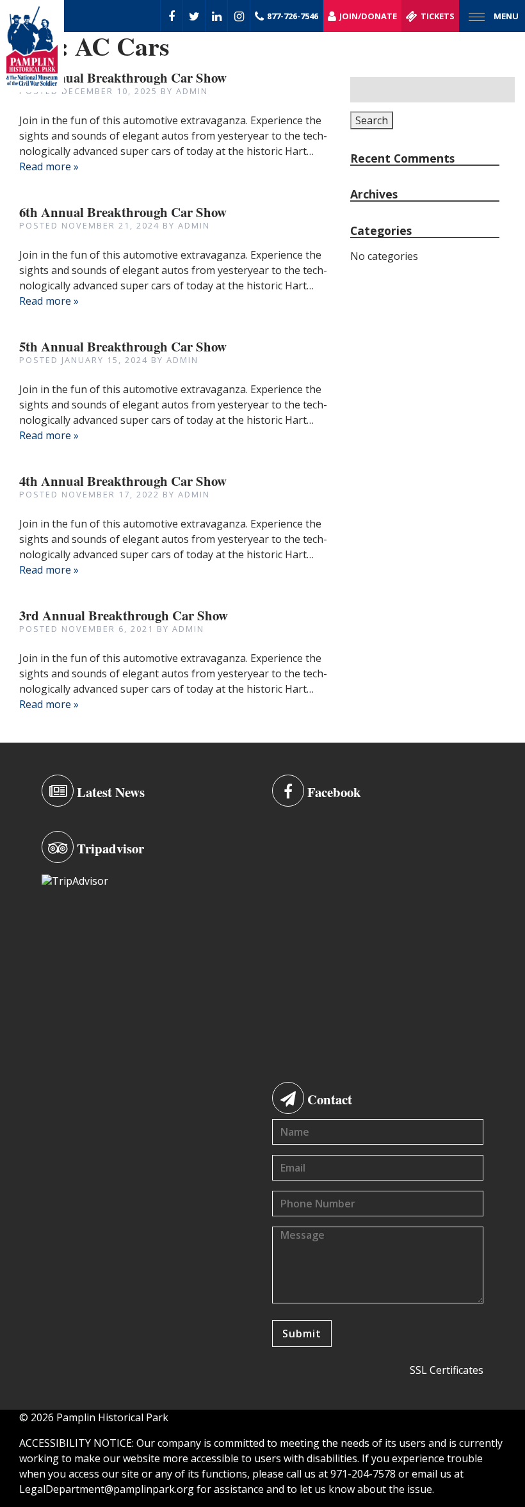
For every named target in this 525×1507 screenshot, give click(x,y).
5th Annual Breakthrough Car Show (123, 346)
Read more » (49, 166)
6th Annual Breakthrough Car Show (123, 212)
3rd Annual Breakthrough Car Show (123, 615)
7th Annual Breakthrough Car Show (123, 77)
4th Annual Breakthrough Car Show (123, 480)
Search (371, 120)
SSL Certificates (446, 1370)
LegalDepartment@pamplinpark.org (106, 1489)
